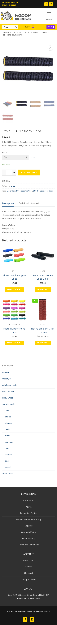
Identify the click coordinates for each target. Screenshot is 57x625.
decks (7, 429)
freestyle (6, 378)
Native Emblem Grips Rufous (43, 330)
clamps (8, 423)
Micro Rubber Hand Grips (14, 330)
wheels (8, 467)
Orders (28, 566)
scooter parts (31, 32)
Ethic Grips (11, 191)
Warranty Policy (28, 532)
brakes (8, 416)
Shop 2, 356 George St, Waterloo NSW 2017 (28, 595)
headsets (9, 454)
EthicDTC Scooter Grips (43, 191)
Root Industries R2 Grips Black (43, 277)
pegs (7, 460)
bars (7, 410)
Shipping (29, 525)
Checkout (28, 573)
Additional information (30, 203)
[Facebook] (46, 4)
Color (4, 152)
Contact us (28, 500)
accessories (14, 324)
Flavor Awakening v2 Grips (14, 277)
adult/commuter (10, 385)
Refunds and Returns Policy (28, 519)
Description (8, 203)
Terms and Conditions (28, 544)
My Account (28, 560)
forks (7, 435)
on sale (5, 372)
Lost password (29, 579)
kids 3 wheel (7, 397)
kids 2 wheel (8, 391)
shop (18, 32)
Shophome (7, 32)
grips (44, 32)
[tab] (8, 203)
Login (49, 27)
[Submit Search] (16, 27)
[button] (50, 48)
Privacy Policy (28, 538)
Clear (33, 157)
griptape (9, 442)
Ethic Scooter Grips (24, 191)
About (29, 506)
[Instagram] (51, 4)
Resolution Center (28, 513)
